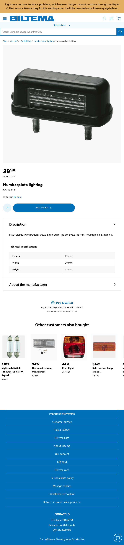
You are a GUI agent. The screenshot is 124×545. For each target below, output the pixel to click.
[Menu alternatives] (5, 18)
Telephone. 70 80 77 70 (62, 519)
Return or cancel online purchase (62, 502)
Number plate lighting (44, 41)
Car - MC (14, 41)
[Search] (120, 32)
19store (17, 196)
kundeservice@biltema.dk (62, 524)
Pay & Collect (62, 430)
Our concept (62, 454)
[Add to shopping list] (7, 208)
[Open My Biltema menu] (104, 18)
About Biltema (62, 446)
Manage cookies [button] (62, 486)
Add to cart (42, 207)
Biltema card (62, 470)
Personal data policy (62, 478)
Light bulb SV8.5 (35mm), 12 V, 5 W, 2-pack (13, 371)
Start (5, 41)
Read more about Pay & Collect (61, 311)
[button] (62, 25)
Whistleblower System (62, 494)
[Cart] (118, 18)
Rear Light (68, 368)
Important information (62, 413)
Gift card (62, 462)
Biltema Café (62, 438)
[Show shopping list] (111, 18)
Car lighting (26, 41)
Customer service (62, 422)
